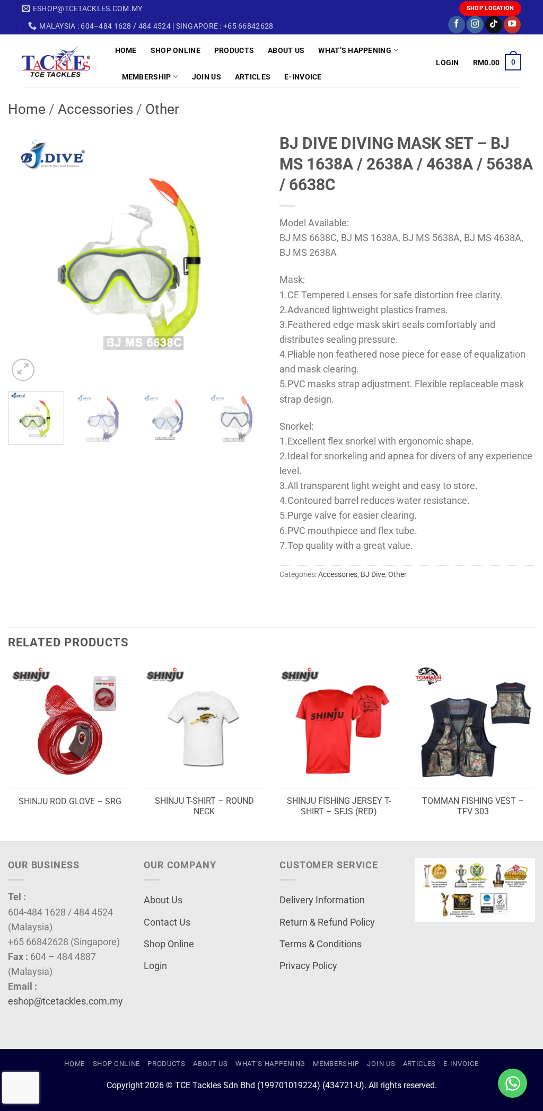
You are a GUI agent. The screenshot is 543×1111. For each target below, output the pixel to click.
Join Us (206, 77)
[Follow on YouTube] (512, 24)
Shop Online (175, 50)
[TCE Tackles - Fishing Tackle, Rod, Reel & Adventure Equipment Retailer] (60, 60)
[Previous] (26, 255)
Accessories (95, 109)
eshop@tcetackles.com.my (65, 1001)
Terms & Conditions (320, 944)
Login (155, 966)
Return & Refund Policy (327, 922)
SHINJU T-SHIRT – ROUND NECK (204, 806)
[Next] (245, 255)
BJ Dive (373, 574)
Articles (252, 77)
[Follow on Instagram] (475, 24)
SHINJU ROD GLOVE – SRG (70, 801)
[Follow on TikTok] (493, 24)
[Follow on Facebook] (456, 24)
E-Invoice (303, 77)
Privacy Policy (308, 966)
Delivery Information (322, 900)
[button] (447, 62)
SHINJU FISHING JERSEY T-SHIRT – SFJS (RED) (339, 806)
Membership (146, 77)
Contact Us (167, 922)
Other (162, 109)
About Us (286, 50)
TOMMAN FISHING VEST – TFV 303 (473, 806)
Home (126, 50)
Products (234, 50)
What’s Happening (354, 50)
